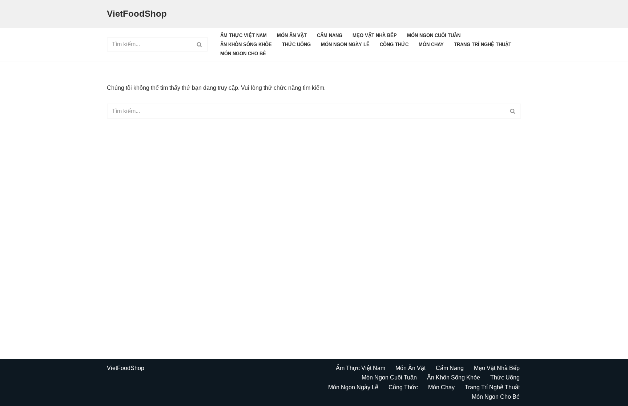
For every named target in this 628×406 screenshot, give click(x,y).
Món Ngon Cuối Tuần (433, 35)
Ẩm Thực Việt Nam (243, 35)
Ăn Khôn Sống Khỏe (246, 44)
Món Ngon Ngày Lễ (345, 44)
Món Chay (431, 44)
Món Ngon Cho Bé (243, 53)
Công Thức (394, 44)
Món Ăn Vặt (292, 35)
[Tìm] (200, 44)
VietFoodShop (125, 368)
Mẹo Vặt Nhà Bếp (375, 35)
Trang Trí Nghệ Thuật (482, 44)
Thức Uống (296, 44)
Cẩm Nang (329, 35)
